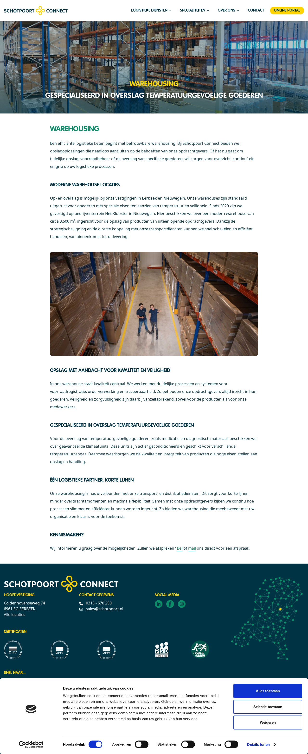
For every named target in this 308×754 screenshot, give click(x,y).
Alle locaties (14, 614)
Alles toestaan (268, 691)
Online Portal (287, 11)
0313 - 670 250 (98, 603)
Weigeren (268, 722)
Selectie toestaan (267, 707)
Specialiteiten (192, 11)
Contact (256, 11)
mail (192, 548)
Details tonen (258, 744)
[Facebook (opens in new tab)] (170, 604)
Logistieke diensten (149, 11)
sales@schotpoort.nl (104, 608)
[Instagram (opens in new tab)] (182, 604)
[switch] (141, 744)
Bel (179, 548)
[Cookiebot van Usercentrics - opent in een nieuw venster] (31, 744)
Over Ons (226, 11)
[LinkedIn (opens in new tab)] (158, 604)
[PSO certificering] (161, 649)
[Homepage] (36, 10)
